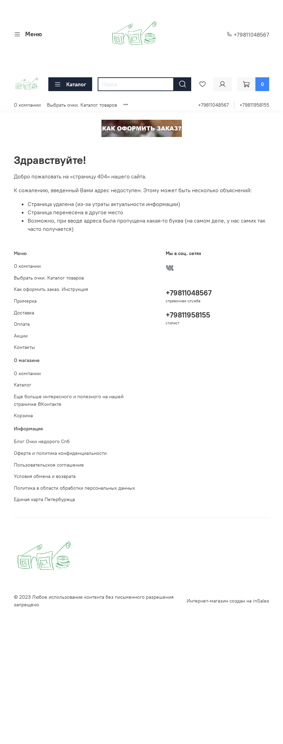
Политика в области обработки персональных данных (74, 488)
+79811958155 (254, 105)
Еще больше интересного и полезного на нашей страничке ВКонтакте (69, 400)
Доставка (24, 313)
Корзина (23, 415)
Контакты (24, 347)
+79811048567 (250, 34)
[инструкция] (141, 127)
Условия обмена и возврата (45, 476)
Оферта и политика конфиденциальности (60, 453)
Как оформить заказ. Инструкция (51, 289)
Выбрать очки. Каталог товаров (82, 105)
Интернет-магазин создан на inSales (228, 601)
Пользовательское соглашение (49, 465)
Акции (21, 336)
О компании (27, 105)
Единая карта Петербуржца (44, 499)
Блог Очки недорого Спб (42, 441)
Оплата (22, 324)
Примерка (25, 301)
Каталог (76, 84)
